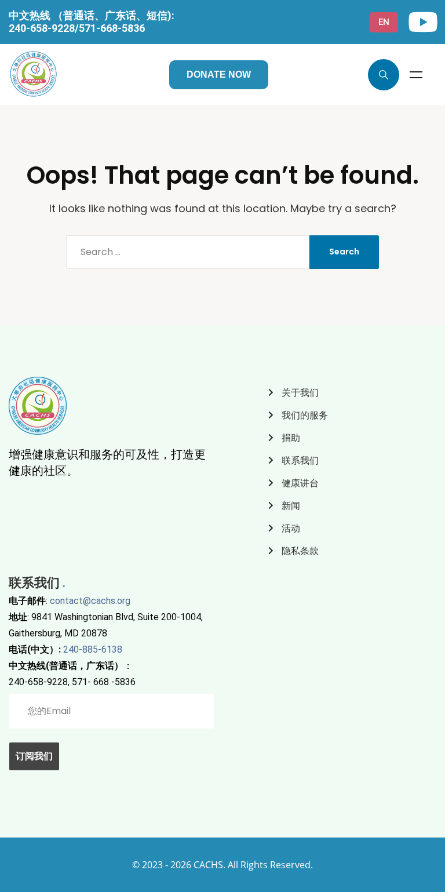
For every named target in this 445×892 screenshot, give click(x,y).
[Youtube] (423, 22)
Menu (416, 74)
